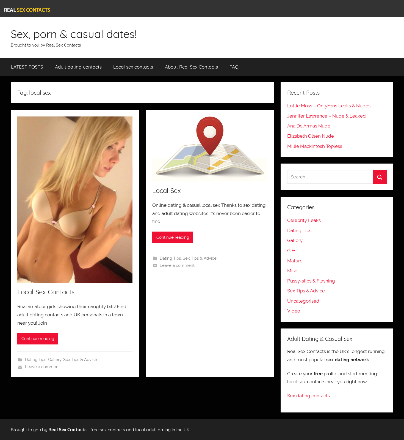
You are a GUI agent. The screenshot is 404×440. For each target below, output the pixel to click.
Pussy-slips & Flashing (311, 281)
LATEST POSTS (27, 67)
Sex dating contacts (308, 395)
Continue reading (37, 338)
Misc (292, 270)
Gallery (54, 359)
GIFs (291, 250)
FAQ (234, 67)
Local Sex (166, 190)
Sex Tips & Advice (80, 359)
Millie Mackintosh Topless (314, 146)
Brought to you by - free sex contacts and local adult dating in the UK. (100, 429)
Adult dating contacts (78, 67)
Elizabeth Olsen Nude (310, 136)
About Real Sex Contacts (191, 67)
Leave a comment (42, 366)
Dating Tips (35, 359)
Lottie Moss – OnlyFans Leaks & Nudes (328, 105)
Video (293, 311)
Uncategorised (303, 301)
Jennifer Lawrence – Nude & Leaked (326, 116)
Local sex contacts (133, 67)
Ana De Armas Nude (308, 126)
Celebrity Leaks (304, 220)
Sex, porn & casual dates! (74, 34)
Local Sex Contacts (45, 292)
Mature (295, 261)
